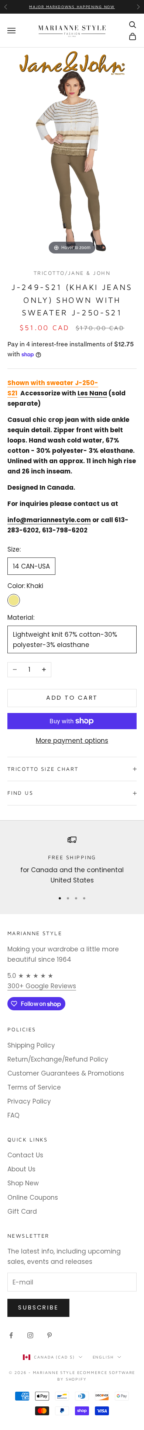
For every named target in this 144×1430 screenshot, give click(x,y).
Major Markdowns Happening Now (71, 6)
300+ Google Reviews (41, 986)
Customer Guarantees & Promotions (65, 1073)
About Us (21, 1169)
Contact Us (25, 1155)
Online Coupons (32, 1197)
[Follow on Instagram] (30, 1335)
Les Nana (92, 393)
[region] (72, 860)
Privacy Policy (29, 1101)
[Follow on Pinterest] (49, 1335)
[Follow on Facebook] (11, 1335)
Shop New (23, 1183)
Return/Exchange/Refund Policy (57, 1059)
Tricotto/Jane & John (72, 273)
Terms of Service (34, 1087)
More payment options (72, 740)
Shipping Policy (31, 1045)
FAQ (13, 1115)
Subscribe (38, 1307)
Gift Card (22, 1211)
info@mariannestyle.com (49, 519)
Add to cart (72, 697)
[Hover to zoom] (72, 151)
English (103, 1356)
